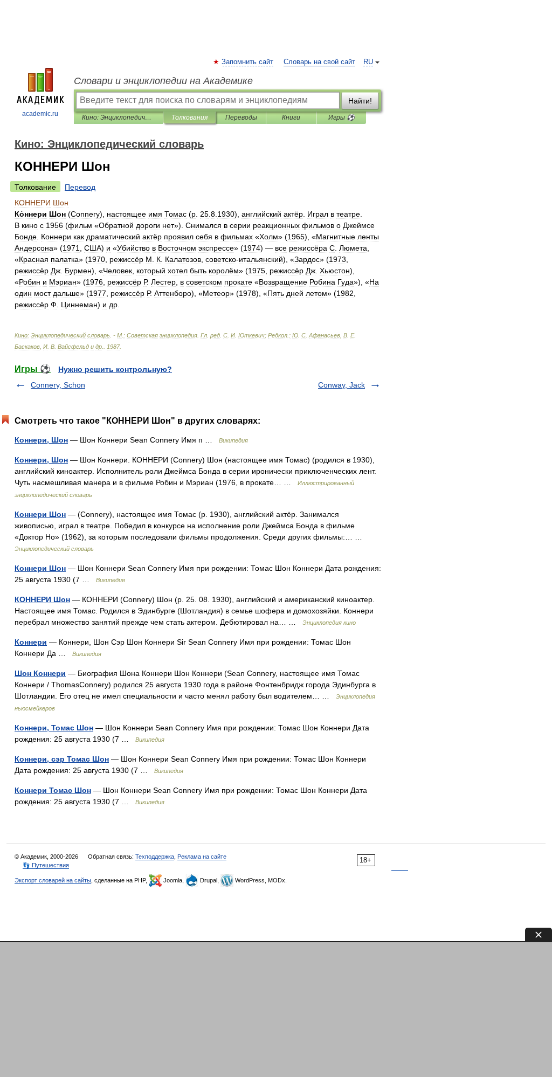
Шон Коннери (40, 673)
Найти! (360, 100)
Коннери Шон (40, 514)
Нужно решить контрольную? (115, 369)
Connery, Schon (58, 385)
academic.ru (40, 114)
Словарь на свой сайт (319, 62)
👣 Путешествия (46, 865)
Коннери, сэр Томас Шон (62, 759)
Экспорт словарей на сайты (53, 880)
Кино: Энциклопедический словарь (118, 117)
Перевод (80, 187)
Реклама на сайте (201, 856)
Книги (291, 117)
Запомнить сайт (248, 62)
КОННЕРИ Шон (42, 599)
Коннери (31, 642)
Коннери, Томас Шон (54, 727)
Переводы (241, 117)
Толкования (189, 117)
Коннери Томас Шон (53, 790)
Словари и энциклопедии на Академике (163, 80)
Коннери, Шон (41, 440)
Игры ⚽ (341, 117)
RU (368, 62)
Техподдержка (154, 856)
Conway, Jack (341, 385)
